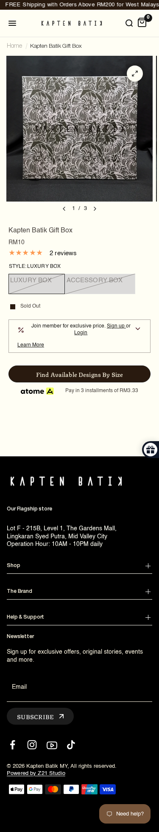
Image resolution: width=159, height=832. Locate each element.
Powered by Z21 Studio (36, 773)
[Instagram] (32, 744)
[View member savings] (138, 330)
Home (14, 46)
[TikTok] (71, 744)
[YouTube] (51, 744)
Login (80, 333)
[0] (142, 23)
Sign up (116, 326)
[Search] (129, 23)
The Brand (19, 591)
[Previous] (64, 209)
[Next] (95, 209)
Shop (13, 565)
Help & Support (25, 617)
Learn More (30, 345)
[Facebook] (12, 744)
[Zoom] (135, 73)
